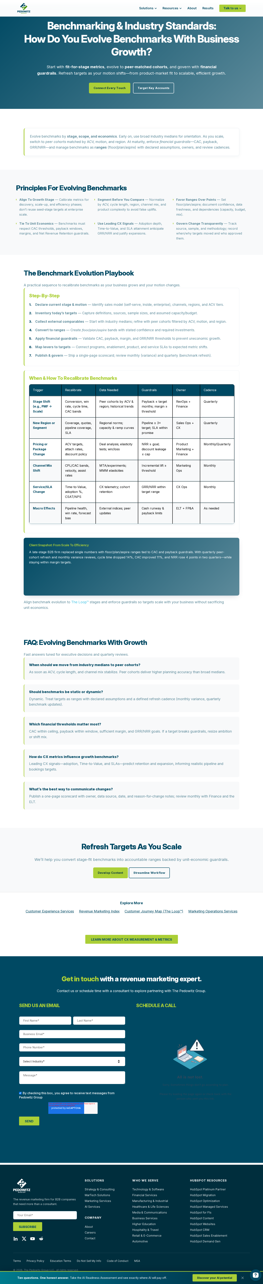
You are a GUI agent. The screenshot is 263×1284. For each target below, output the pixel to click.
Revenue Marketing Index (99, 911)
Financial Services (144, 1195)
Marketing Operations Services (212, 911)
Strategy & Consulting (100, 1189)
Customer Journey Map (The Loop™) (154, 911)
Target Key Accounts (154, 88)
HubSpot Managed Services (209, 1206)
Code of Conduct (117, 1260)
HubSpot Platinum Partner (208, 1189)
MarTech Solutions (97, 1195)
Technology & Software (148, 1189)
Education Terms (60, 1260)
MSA (137, 1260)
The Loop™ (80, 602)
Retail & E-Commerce (147, 1235)
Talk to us (231, 8)
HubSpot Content (202, 1218)
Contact (90, 1238)
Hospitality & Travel (145, 1230)
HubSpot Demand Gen (205, 1241)
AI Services (92, 1206)
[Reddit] (41, 1239)
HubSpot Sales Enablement (208, 1235)
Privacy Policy (35, 1260)
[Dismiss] (243, 1278)
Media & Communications (149, 1212)
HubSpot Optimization (205, 1201)
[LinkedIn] (15, 1239)
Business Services (144, 1218)
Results (208, 8)
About (192, 8)
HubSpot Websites (202, 1224)
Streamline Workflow (149, 873)
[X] (24, 1239)
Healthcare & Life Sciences (150, 1206)
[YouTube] (32, 1239)
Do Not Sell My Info (89, 1260)
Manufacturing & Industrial (150, 1201)
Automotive (140, 1241)
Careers (90, 1232)
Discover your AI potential (214, 1277)
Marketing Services (98, 1201)
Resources (170, 8)
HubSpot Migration (203, 1195)
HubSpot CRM (199, 1230)
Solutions (146, 8)
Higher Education (144, 1224)
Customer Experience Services (50, 911)
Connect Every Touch (110, 88)
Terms (17, 1260)
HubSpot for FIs (200, 1212)
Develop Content (110, 873)
